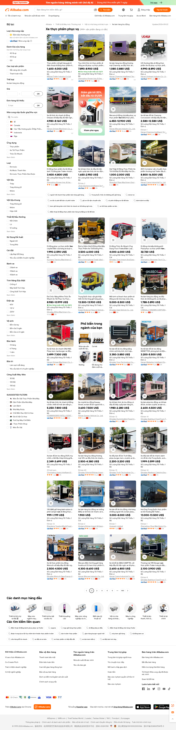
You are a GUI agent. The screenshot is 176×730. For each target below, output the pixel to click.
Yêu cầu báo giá (79, 665)
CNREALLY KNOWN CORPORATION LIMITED (154, 310)
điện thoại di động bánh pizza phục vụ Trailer (27, 628)
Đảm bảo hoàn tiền (47, 662)
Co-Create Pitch (11, 662)
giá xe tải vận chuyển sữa (91, 200)
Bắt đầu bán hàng (149, 662)
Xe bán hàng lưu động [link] (120, 24)
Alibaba (49, 24)
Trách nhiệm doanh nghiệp (15, 667)
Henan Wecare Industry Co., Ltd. (122, 129)
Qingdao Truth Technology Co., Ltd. (122, 472)
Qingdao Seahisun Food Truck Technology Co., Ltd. (154, 419)
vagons (53, 628)
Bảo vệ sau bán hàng (47, 672)
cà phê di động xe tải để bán (118, 200)
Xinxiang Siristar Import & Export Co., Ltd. (91, 526)
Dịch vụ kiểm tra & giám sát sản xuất (53, 677)
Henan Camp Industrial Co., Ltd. (153, 182)
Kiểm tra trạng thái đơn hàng (153, 667)
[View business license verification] (111, 726)
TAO (108, 718)
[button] (95, 9)
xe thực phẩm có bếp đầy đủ (64, 639)
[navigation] (25, 308)
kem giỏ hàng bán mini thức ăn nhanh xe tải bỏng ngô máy (71, 206)
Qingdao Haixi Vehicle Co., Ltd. (121, 310)
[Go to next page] (127, 590)
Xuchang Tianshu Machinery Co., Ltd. (60, 260)
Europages (125, 718)
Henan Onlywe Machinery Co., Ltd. (60, 129)
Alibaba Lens (15, 707)
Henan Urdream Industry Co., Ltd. (154, 76)
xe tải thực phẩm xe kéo (108, 206)
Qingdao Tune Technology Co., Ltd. (122, 362)
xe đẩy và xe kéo (41, 639)
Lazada (88, 718)
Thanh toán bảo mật (47, 657)
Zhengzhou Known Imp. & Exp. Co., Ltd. (91, 78)
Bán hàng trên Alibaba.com (152, 657)
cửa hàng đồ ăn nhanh (19, 639)
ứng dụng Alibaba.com (123, 707)
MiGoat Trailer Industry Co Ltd (59, 76)
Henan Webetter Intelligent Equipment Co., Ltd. (154, 362)
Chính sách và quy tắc (48, 682)
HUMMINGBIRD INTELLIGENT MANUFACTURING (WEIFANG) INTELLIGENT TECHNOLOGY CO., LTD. (60, 416)
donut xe (131, 195)
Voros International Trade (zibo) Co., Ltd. (91, 260)
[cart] (132, 10)
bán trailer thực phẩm (69, 634)
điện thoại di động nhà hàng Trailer (122, 628)
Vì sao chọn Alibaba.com (15, 657)
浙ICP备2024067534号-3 (154, 726)
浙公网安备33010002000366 (130, 726)
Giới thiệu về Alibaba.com (16, 652)
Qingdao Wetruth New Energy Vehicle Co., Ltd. (60, 576)
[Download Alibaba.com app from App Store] (143, 706)
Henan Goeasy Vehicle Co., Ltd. (90, 416)
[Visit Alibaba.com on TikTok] (169, 688)
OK (38, 94)
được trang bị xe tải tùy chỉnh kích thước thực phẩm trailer (32, 634)
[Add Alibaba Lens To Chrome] (42, 706)
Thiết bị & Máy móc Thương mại (68, 24)
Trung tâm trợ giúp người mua (119, 657)
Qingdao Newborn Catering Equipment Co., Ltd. (154, 472)
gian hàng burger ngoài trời (94, 634)
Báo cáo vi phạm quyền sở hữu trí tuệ (121, 678)
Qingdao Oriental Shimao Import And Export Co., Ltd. (91, 472)
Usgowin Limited (116, 526)
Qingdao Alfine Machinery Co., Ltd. (60, 312)
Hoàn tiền (111, 672)
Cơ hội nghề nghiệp (13, 672)
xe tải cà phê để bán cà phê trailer (62, 200)
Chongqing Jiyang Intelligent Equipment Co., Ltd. (60, 472)
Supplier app (81, 707)
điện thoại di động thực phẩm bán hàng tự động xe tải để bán (72, 212)
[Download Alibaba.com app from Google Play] (162, 706)
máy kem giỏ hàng (118, 634)
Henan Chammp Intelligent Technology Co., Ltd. (122, 76)
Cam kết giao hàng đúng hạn (50, 667)
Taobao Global (98, 718)
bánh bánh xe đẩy (142, 200)
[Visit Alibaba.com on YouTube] (164, 688)
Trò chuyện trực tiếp (116, 662)
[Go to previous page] (86, 590)
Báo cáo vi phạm (114, 684)
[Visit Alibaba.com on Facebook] (143, 688)
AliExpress (51, 718)
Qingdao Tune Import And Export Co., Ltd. (122, 260)
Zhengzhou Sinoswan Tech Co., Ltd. (154, 260)
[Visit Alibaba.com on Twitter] (153, 688)
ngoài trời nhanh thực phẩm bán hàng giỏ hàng (67, 195)
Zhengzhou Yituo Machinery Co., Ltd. (154, 526)
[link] (172, 705)
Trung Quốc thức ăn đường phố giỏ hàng (106, 195)
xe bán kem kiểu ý (88, 639)
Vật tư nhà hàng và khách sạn (96, 24)
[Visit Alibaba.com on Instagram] (158, 688)
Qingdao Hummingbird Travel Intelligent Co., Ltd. (122, 419)
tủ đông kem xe (138, 634)
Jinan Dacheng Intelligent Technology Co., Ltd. (91, 186)
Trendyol (115, 718)
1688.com (61, 718)
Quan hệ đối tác (148, 679)
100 (122, 591)
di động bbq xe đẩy (96, 628)
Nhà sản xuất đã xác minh (83, 660)
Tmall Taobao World (75, 718)
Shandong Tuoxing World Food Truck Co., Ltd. (60, 526)
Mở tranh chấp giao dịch (117, 667)
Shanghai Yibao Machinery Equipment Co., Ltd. (122, 182)
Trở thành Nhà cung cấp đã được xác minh (155, 673)
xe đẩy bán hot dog (109, 639)
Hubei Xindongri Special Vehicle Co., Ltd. (91, 310)
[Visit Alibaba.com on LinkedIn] (148, 688)
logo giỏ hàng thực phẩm (72, 628)
